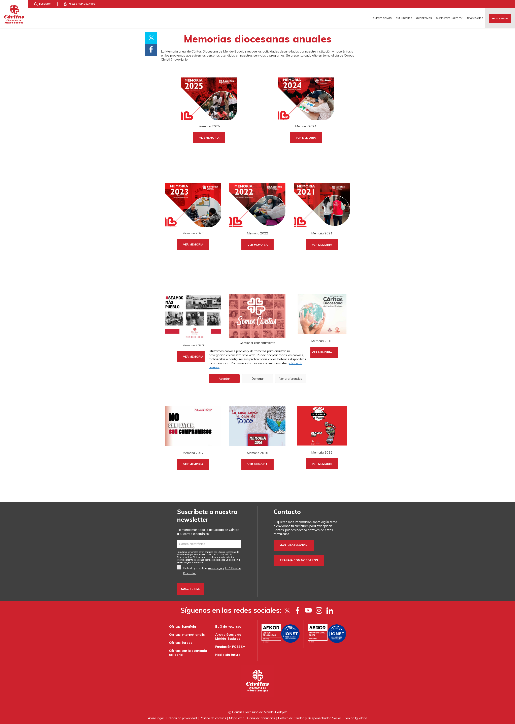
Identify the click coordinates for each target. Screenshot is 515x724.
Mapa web (236, 718)
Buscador (45, 4)
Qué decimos (424, 18)
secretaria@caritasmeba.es (190, 562)
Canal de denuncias (261, 718)
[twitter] (287, 610)
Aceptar (224, 379)
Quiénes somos (382, 18)
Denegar (257, 379)
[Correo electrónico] (209, 544)
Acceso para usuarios (82, 4)
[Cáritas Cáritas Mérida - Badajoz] (14, 14)
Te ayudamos (475, 18)
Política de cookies (213, 718)
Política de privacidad (181, 718)
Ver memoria (209, 137)
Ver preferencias (290, 379)
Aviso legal (156, 718)
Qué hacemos (404, 18)
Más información (294, 545)
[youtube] (308, 610)
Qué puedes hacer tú (449, 18)
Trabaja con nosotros (299, 560)
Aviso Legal (215, 568)
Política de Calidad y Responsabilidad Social (309, 718)
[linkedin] (330, 610)
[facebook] (298, 610)
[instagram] (319, 610)
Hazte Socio (500, 18)
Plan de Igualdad (355, 718)
